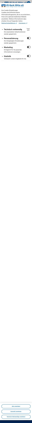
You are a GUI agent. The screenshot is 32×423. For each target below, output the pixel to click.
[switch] (29, 38)
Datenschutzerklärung (8, 23)
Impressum (22, 23)
